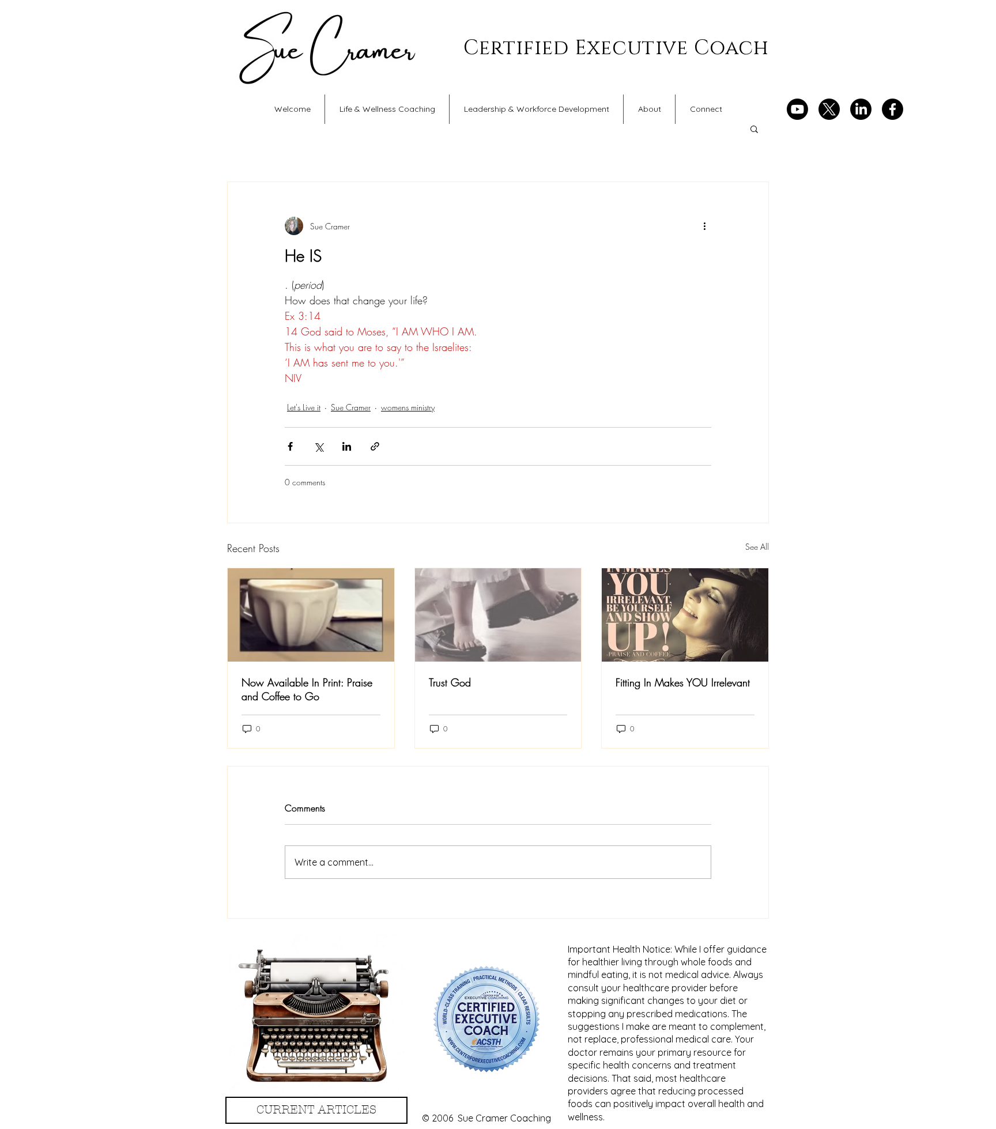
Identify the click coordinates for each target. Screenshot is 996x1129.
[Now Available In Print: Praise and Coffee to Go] (311, 615)
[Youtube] (797, 109)
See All (757, 546)
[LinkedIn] (860, 109)
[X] (829, 109)
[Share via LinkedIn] (346, 446)
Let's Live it (303, 407)
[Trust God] (498, 615)
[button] (754, 128)
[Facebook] (892, 109)
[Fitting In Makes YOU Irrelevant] (685, 615)
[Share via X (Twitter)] (318, 446)
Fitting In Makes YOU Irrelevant (683, 682)
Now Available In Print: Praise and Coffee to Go (307, 689)
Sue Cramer (351, 407)
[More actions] (704, 226)
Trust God (450, 682)
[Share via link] (374, 446)
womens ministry (408, 407)
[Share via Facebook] (290, 446)
